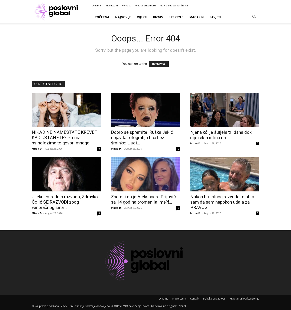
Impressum (111, 5)
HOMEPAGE (159, 63)
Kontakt (126, 5)
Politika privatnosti (145, 5)
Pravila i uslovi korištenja (174, 5)
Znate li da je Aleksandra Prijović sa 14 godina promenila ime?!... (143, 199)
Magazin (196, 17)
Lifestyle (176, 17)
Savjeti (215, 17)
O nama (96, 5)
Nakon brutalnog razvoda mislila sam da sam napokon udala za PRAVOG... (222, 202)
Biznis (158, 17)
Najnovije (123, 17)
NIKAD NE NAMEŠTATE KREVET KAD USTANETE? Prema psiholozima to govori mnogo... (64, 137)
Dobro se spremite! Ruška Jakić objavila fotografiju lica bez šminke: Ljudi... (142, 137)
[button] (254, 17)
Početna (102, 17)
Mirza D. (37, 148)
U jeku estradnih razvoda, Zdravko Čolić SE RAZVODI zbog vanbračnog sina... (65, 202)
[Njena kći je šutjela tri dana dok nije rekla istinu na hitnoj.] (224, 110)
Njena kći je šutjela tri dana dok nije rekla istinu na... (221, 135)
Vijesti (142, 17)
